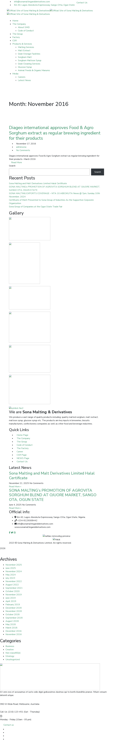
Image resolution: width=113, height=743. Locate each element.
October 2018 (13, 614)
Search (12, 165)
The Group (21, 441)
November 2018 (14, 611)
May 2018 (11, 624)
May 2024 (11, 574)
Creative (10, 649)
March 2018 (11, 627)
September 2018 (14, 617)
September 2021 (14, 588)
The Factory (22, 448)
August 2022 (12, 584)
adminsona (21, 147)
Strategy (10, 656)
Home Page (22, 435)
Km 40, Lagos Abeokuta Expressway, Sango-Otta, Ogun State (44, 4)
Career (19, 451)
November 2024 (14, 571)
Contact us (8, 724)
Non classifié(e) (13, 652)
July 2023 (10, 578)
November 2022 (14, 581)
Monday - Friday (7, 719)
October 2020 (13, 591)
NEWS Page (22, 458)
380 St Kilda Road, (9, 704)
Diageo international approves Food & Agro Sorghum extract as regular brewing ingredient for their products (54, 133)
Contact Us (81, 2)
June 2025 (11, 568)
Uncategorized (13, 659)
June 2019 (11, 597)
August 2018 (12, 621)
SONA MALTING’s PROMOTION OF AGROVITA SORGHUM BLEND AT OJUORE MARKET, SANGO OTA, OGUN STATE (52, 495)
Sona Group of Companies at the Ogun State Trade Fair (35, 206)
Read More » (15, 486)
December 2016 (14, 631)
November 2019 (14, 594)
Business (10, 646)
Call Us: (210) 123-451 (11, 711)
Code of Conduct (24, 445)
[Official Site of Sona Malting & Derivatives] (28, 10)
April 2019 (11, 601)
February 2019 (13, 604)
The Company (23, 438)
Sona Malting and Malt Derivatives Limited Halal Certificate (38, 183)
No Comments (23, 150)
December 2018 (14, 607)
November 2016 (14, 634)
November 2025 (14, 564)
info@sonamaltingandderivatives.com (32, 1)
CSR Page (21, 454)
